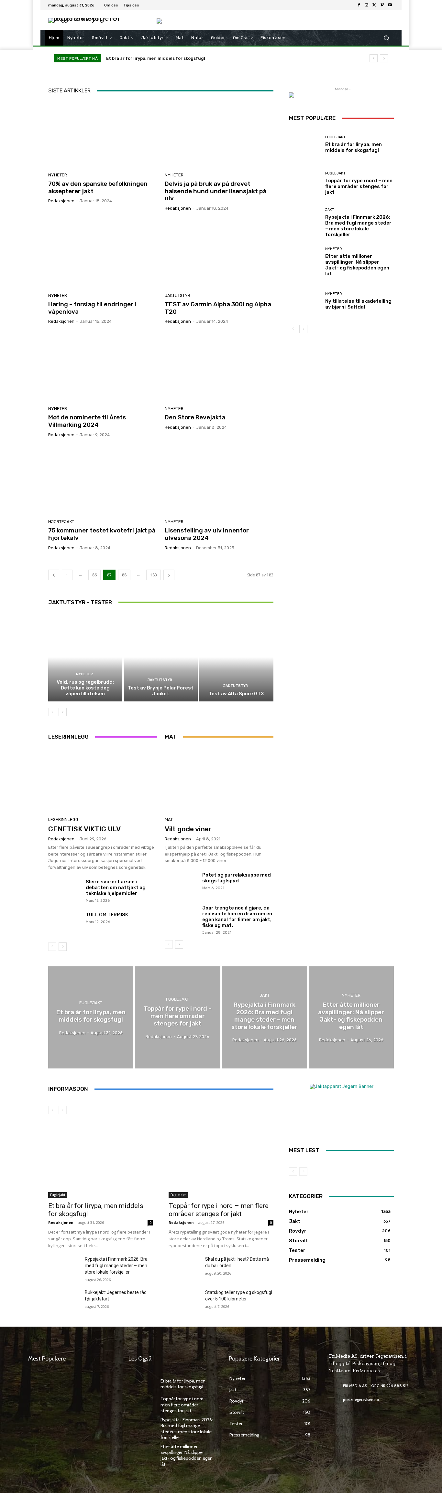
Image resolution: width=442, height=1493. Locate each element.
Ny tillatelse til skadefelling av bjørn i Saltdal (358, 304)
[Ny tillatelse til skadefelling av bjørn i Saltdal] (304, 301)
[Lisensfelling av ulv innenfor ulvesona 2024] (219, 480)
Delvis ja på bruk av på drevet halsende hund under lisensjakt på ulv (215, 191)
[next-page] (168, 575)
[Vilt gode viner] (219, 780)
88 (124, 575)
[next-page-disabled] (63, 1110)
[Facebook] (359, 5)
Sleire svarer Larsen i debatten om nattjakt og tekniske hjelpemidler (116, 887)
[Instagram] (366, 5)
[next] (384, 58)
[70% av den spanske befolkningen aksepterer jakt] (102, 133)
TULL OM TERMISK (107, 915)
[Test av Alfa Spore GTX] (236, 657)
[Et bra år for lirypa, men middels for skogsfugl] (304, 144)
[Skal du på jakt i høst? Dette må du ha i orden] (184, 1267)
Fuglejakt (335, 137)
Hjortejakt (61, 522)
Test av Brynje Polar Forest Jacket (160, 691)
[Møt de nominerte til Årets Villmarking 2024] (102, 367)
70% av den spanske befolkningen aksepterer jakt (98, 187)
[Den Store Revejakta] (219, 367)
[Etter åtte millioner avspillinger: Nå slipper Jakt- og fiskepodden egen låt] (304, 262)
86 (94, 575)
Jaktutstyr (177, 295)
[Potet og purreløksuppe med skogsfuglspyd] (181, 884)
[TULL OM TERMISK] (64, 924)
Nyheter (57, 175)
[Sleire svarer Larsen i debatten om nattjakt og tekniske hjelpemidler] (64, 891)
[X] (374, 5)
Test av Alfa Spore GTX (236, 694)
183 (153, 575)
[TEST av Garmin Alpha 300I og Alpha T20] (219, 254)
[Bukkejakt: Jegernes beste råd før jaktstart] (64, 1300)
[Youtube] (390, 5)
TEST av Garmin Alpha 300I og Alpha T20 (218, 307)
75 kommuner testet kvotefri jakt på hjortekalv (101, 534)
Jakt (329, 210)
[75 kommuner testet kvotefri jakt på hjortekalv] (102, 480)
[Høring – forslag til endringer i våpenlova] (102, 254)
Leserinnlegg (63, 819)
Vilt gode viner (188, 829)
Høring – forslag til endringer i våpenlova (92, 307)
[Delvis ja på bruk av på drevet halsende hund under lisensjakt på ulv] (219, 133)
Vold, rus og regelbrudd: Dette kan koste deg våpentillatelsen (85, 688)
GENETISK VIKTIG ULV (84, 829)
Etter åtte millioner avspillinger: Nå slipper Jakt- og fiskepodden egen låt (357, 265)
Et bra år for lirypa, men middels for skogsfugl (155, 58)
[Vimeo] (382, 5)
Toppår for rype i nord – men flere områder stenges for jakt (358, 186)
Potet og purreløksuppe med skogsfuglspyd (236, 878)
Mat (169, 819)
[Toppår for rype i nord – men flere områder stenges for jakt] (304, 183)
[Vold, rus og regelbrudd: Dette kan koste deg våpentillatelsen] (85, 657)
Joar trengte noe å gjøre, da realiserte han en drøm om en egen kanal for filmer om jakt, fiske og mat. (237, 916)
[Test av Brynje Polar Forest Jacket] (161, 657)
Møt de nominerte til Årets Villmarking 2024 (87, 421)
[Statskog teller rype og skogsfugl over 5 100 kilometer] (184, 1300)
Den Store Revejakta (195, 417)
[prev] (374, 58)
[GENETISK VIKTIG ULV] (102, 780)
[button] (386, 38)
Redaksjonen (61, 200)
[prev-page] (53, 575)
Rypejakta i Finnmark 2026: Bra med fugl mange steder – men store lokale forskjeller (358, 225)
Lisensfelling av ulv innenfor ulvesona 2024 (207, 534)
